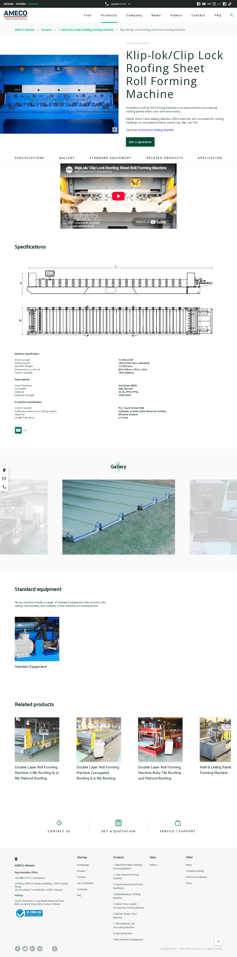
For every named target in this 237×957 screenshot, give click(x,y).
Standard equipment (111, 158)
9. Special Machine (122, 933)
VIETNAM (9, 4)
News (156, 15)
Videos (176, 15)
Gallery (67, 158)
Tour (88, 15)
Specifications (29, 158)
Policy (189, 883)
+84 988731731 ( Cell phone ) (30, 878)
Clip (25, 430)
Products (109, 15)
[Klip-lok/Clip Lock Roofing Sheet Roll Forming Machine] (118, 517)
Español (21, 4)
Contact (198, 15)
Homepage (83, 864)
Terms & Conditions (196, 877)
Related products (164, 158)
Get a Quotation (85, 883)
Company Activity (195, 871)
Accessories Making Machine (155, 130)
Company (134, 15)
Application (210, 158)
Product (81, 871)
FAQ (218, 15)
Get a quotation (140, 142)
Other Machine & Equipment (128, 939)
